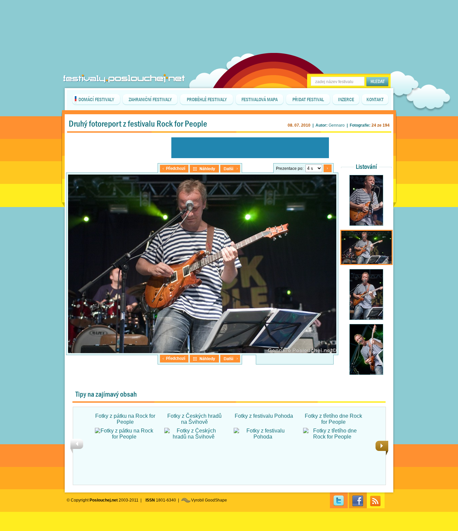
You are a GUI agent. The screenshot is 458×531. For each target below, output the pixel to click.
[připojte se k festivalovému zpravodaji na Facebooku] (358, 500)
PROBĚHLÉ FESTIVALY (207, 99)
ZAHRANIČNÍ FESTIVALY (150, 99)
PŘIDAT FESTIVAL (308, 99)
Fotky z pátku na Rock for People (125, 419)
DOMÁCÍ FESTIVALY (96, 99)
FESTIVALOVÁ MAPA (259, 99)
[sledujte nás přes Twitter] (339, 500)
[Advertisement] (229, 17)
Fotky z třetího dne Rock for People (333, 419)
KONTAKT (375, 99)
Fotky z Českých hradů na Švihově (194, 419)
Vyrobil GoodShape (209, 500)
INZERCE (346, 99)
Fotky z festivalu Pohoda (264, 416)
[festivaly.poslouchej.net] (124, 78)
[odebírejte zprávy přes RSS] (376, 500)
